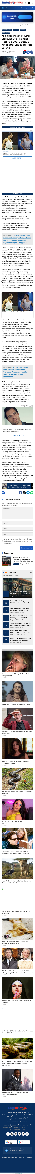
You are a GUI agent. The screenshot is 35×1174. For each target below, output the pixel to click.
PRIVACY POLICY (26, 1127)
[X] (12, 1135)
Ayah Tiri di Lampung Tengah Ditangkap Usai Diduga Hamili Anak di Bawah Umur (20, 639)
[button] (25, 3)
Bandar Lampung (6, 29)
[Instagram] (16, 1135)
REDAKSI (7, 1125)
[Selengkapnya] (31, 572)
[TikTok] (23, 1135)
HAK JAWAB (16, 1127)
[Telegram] (28, 492)
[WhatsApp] (31, 492)
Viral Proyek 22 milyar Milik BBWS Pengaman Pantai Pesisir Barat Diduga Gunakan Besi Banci (21, 609)
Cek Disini (12, 1152)
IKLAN (23, 1129)
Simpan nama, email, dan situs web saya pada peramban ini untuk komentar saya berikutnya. (18, 541)
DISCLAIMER (7, 1127)
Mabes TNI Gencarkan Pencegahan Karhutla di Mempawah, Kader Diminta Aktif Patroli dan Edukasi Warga (23, 561)
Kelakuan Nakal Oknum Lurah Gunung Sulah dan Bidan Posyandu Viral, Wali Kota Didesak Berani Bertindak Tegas (21, 617)
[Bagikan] (31, 52)
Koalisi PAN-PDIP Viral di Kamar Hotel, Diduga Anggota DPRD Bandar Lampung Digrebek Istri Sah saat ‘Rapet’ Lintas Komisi (21, 632)
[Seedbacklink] (27, 1134)
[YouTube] (19, 1135)
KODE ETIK (14, 1125)
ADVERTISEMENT (15, 1129)
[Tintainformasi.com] (12, 3)
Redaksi (4, 51)
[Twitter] (24, 492)
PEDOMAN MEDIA (24, 1125)
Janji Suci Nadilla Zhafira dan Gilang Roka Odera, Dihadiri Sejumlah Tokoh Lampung (20, 624)
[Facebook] (20, 492)
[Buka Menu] (29, 3)
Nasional (22, 29)
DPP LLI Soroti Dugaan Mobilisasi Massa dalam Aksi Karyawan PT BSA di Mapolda (20, 602)
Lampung (15, 29)
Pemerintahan (6, 32)
